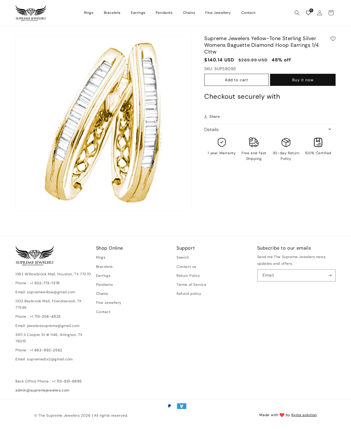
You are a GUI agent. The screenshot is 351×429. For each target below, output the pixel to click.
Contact (103, 311)
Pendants (104, 284)
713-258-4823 (47, 316)
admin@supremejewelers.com (42, 390)
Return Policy (188, 275)
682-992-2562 (48, 350)
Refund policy (189, 293)
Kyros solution (304, 415)
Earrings (103, 275)
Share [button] (214, 116)
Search (183, 257)
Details (211, 129)
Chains (102, 293)
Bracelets (104, 266)
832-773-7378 (46, 283)
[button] (297, 13)
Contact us (186, 266)
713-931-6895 (69, 381)
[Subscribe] (329, 275)
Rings (101, 257)
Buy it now (302, 80)
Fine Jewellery (109, 302)
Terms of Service (192, 284)
